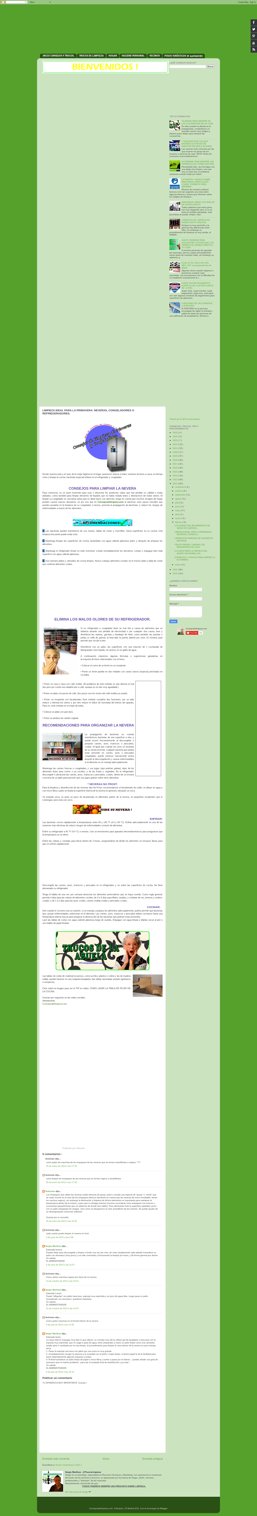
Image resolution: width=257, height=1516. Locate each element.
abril (177, 514)
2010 (175, 573)
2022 (175, 444)
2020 (175, 452)
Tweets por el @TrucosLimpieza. (184, 419)
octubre (179, 491)
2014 (175, 476)
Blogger (163, 1508)
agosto (178, 499)
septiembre (180, 495)
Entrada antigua (152, 1458)
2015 (175, 472)
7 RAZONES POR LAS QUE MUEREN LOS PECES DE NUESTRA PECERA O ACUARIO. (197, 143)
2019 (175, 456)
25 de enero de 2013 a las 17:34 (61, 1166)
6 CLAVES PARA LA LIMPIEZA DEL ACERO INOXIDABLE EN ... (190, 552)
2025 (175, 433)
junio (177, 506)
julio (177, 503)
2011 (175, 569)
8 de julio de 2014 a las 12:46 (60, 1325)
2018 (175, 460)
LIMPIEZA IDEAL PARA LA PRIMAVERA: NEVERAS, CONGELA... (193, 533)
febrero (178, 522)
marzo (178, 518)
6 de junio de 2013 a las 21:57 (60, 1265)
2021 (175, 448)
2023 (175, 440)
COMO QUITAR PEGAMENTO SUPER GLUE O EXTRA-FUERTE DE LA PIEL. (198, 285)
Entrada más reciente (56, 1458)
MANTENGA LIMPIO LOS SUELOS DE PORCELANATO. (198, 203)
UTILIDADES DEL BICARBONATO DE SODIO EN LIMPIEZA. (192, 527)
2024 (175, 436)
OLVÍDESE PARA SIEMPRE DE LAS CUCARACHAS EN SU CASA (197, 122)
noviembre (180, 487)
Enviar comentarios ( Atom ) (69, 1465)
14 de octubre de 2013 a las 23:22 (62, 1281)
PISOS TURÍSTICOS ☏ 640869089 (183, 56)
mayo (178, 510)
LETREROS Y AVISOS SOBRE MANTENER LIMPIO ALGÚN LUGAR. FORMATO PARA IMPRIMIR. (196, 183)
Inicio (106, 1458)
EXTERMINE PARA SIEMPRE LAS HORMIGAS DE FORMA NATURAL (198, 163)
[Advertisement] (128, 28)
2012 (175, 483)
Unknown (50, 1191)
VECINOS (154, 56)
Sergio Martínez (53, 1246)
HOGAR (113, 56)
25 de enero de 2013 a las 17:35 (61, 1182)
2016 (175, 468)
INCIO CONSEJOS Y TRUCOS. (58, 56)
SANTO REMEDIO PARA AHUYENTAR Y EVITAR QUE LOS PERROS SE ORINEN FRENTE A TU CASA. (198, 244)
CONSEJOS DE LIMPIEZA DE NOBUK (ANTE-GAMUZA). (196, 221)
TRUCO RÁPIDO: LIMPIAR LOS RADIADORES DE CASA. (189, 546)
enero (178, 565)
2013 (175, 479)
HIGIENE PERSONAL (133, 56)
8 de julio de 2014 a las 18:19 (60, 1372)
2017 (175, 464)
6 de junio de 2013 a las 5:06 (59, 1237)
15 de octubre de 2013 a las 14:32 (62, 1308)
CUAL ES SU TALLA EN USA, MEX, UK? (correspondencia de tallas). (196, 265)
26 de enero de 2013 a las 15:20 (61, 1221)
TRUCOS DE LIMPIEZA (91, 56)
